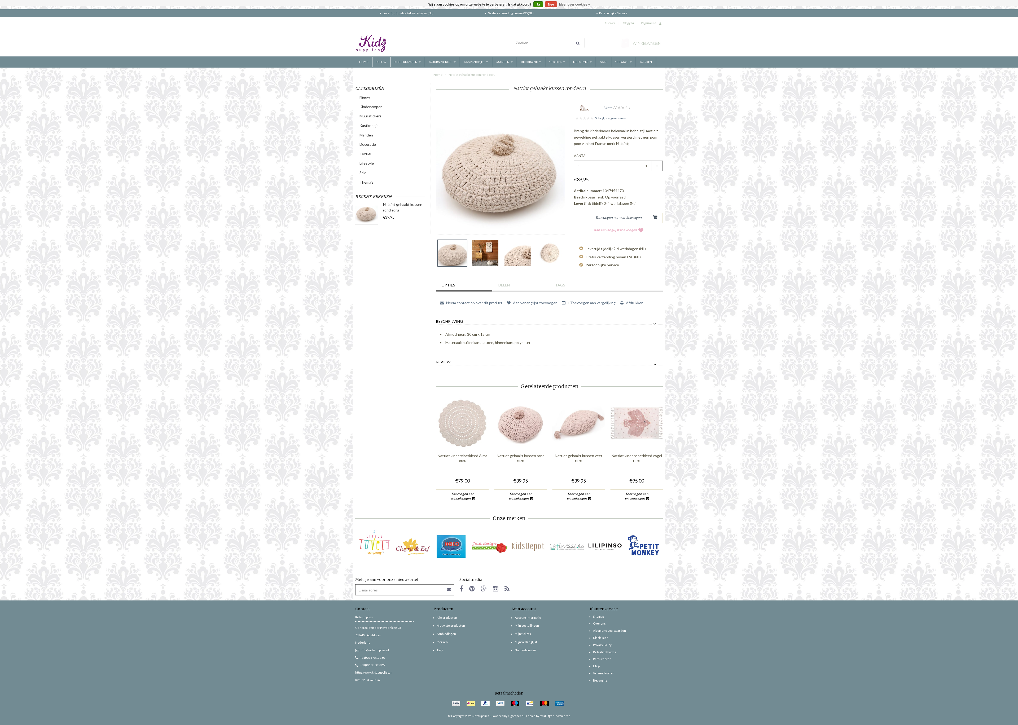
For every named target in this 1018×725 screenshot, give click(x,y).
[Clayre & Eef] (413, 546)
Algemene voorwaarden (609, 630)
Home (363, 62)
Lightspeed (516, 716)
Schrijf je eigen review (610, 118)
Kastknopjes (474, 62)
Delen (504, 285)
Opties (448, 285)
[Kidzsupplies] (430, 43)
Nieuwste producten (451, 625)
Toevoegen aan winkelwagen (462, 496)
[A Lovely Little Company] (374, 543)
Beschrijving (449, 321)
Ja (538, 4)
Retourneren (602, 659)
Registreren (648, 23)
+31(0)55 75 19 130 (372, 657)
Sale (603, 62)
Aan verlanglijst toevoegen (615, 230)
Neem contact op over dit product (473, 302)
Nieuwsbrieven (525, 650)
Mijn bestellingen (527, 625)
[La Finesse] (567, 546)
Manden (503, 62)
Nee (551, 4)
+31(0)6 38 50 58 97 (372, 665)
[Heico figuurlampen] (451, 546)
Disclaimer (600, 637)
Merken (646, 62)
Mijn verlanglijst (526, 642)
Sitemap (598, 616)
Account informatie (528, 617)
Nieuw (381, 62)
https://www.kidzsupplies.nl (373, 672)
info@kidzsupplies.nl (375, 650)
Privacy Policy (602, 645)
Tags (560, 285)
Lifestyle (581, 62)
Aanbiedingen (446, 633)
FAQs (596, 666)
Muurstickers (441, 62)
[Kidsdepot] (528, 546)
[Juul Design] (490, 546)
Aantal (580, 156)
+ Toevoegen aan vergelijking (591, 302)
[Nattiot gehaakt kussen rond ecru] (452, 253)
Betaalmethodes (604, 652)
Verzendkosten (603, 673)
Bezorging (600, 680)
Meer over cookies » (574, 4)
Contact (610, 23)
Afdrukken (634, 302)
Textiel (555, 62)
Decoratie (529, 62)
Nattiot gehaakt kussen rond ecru (472, 75)
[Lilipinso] (605, 546)
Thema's (622, 62)
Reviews (444, 362)
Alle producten (447, 617)
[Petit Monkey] (643, 546)
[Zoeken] (578, 43)
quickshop (462, 438)
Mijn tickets (523, 633)
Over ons (599, 623)
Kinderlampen (406, 62)
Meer (615, 107)
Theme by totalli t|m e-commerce (548, 716)
